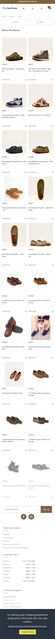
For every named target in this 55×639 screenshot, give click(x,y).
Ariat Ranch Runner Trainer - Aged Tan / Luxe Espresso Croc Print (40, 70)
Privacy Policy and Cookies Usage (15, 547)
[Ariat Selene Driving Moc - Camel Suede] (14, 235)
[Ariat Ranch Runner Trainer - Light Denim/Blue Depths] (14, 96)
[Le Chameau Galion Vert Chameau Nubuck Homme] (14, 420)
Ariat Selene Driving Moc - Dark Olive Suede (41, 209)
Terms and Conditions (11, 544)
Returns (6, 541)
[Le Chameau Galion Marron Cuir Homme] (41, 420)
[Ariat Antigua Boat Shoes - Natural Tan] (41, 235)
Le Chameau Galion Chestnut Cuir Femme (13, 302)
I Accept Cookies (27, 632)
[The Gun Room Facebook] (23, 517)
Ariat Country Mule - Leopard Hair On (13, 70)
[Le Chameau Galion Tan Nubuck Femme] (41, 281)
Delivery (6, 534)
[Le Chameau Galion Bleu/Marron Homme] (41, 467)
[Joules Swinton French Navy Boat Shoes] (41, 328)
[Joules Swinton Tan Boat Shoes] (14, 374)
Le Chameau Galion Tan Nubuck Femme (39, 302)
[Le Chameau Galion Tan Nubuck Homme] (41, 374)
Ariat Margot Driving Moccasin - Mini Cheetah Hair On (41, 163)
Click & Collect (8, 537)
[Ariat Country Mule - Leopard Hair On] (14, 50)
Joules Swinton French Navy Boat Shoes (39, 348)
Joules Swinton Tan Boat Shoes (12, 393)
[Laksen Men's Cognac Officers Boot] (14, 467)
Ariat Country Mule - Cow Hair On (40, 115)
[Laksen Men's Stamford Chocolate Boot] (14, 328)
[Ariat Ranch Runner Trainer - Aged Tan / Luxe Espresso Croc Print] (41, 50)
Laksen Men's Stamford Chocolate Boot (13, 348)
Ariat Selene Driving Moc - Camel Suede (13, 255)
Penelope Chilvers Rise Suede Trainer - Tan (14, 209)
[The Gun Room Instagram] (31, 517)
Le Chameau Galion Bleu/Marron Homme (39, 487)
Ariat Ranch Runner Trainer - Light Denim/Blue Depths (13, 116)
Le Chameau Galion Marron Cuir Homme (39, 441)
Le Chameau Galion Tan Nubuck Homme (39, 394)
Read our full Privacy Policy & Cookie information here (27, 626)
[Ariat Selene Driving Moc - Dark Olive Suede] (41, 189)
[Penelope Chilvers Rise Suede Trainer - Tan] (14, 189)
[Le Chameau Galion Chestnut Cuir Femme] (14, 281)
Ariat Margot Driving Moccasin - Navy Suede (14, 163)
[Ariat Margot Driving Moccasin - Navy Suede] (14, 142)
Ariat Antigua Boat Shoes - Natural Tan (40, 255)
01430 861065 (9, 597)
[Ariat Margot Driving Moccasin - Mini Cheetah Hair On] (41, 142)
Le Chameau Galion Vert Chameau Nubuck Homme (13, 441)
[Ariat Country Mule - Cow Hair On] (41, 96)
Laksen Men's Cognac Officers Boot (13, 486)
